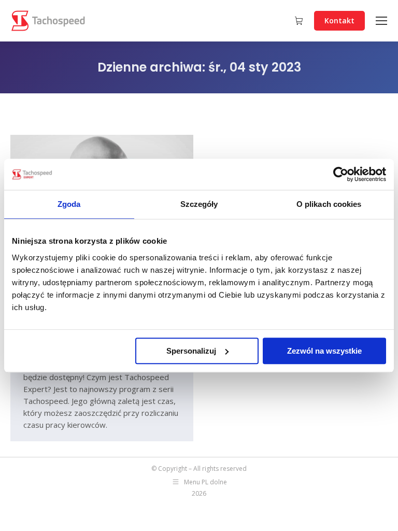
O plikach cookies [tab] (329, 204)
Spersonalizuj (191, 350)
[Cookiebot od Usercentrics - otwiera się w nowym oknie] (340, 174)
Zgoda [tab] (69, 204)
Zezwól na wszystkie (324, 350)
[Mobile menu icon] (381, 21)
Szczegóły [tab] (199, 204)
